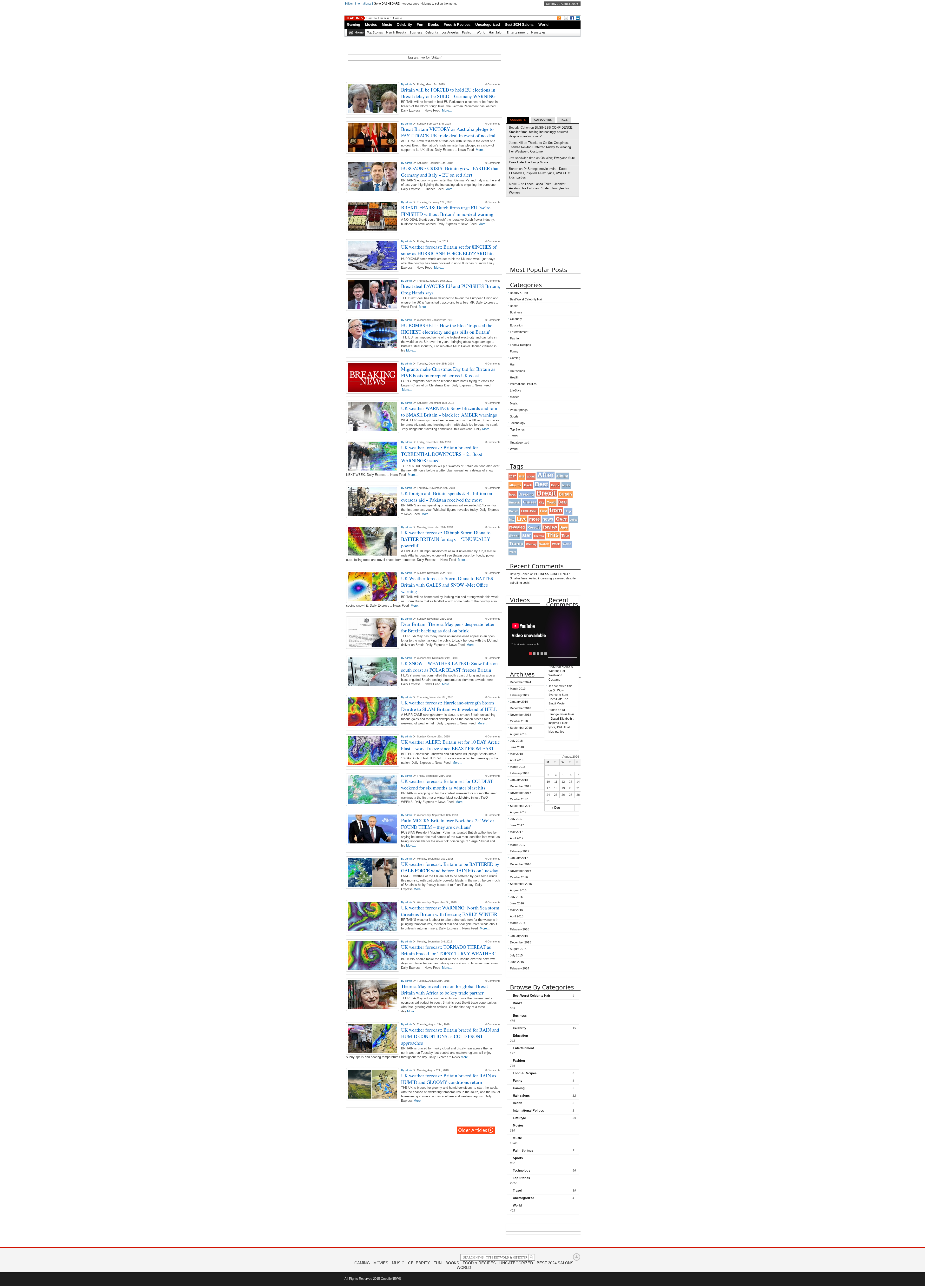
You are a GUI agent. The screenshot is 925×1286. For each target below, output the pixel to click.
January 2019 (519, 701)
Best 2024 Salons (519, 24)
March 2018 (518, 767)
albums (515, 485)
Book (555, 485)
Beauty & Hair (519, 293)
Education (516, 325)
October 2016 (519, 877)
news (547, 519)
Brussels (514, 502)
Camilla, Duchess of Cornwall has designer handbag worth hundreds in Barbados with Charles (427, 18)
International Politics (523, 384)
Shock (514, 536)
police (573, 519)
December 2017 (520, 786)
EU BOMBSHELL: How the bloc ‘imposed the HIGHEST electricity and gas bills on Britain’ (446, 328)
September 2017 (521, 806)
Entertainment (517, 32)
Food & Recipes (457, 24)
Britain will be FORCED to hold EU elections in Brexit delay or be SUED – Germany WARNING (448, 92)
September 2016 (521, 884)
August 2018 (518, 734)
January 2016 (519, 936)
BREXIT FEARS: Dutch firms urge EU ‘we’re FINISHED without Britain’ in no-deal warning (447, 210)
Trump (516, 543)
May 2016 (516, 910)
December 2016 (520, 864)
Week (556, 544)
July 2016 (516, 897)
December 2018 (520, 708)
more (534, 519)
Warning (531, 544)
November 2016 (520, 871)
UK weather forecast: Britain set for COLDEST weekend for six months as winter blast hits (447, 784)
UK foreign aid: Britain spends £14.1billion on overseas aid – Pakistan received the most (446, 496)
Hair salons (517, 371)
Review (550, 527)
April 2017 (516, 838)
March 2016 (518, 923)
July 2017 (516, 819)
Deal (562, 502)
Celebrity (404, 24)
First (543, 511)
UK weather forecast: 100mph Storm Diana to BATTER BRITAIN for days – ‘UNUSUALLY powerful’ (445, 539)
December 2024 (520, 682)
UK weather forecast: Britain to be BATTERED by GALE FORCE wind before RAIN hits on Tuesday (450, 867)
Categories (543, 119)
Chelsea (529, 502)
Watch (544, 544)
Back (528, 485)
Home (359, 32)
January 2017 (519, 858)
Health (514, 377)
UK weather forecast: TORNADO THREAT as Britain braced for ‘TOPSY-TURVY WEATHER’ (448, 950)
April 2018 (516, 760)
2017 (512, 476)
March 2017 (518, 845)
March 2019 (518, 688)
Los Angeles (450, 32)
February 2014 (519, 968)
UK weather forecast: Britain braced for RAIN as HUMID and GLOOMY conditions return (448, 1078)
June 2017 (517, 825)
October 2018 (519, 721)
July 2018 (516, 740)
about (531, 476)
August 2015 (518, 949)
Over (561, 519)
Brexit (546, 493)
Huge (568, 511)
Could (551, 502)
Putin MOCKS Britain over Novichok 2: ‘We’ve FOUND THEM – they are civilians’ (447, 823)
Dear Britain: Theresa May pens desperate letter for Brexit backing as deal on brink (448, 627)
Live (522, 519)
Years (512, 551)
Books (433, 24)
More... (447, 110)
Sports (514, 416)
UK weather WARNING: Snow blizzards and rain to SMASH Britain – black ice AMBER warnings (449, 411)
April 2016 (516, 916)
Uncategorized (487, 24)
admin (409, 84)
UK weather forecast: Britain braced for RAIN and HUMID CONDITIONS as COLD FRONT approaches (450, 1036)
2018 (521, 476)
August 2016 (518, 890)
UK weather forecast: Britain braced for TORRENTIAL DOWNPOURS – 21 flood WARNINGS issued (441, 454)
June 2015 (517, 962)
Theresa (539, 536)
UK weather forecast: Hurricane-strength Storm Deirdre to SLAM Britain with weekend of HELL (449, 705)
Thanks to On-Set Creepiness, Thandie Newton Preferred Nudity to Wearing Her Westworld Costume (540, 147)
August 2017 (518, 812)
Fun (420, 24)
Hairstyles (538, 32)
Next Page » (476, 1130)
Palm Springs (519, 410)
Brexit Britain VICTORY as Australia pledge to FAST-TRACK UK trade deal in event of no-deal (448, 132)
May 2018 (516, 754)
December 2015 (520, 942)
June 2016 (517, 903)
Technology (517, 423)
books (566, 485)
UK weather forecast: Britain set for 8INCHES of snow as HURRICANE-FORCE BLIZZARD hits (449, 250)
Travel (514, 436)
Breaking (526, 494)
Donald (513, 511)
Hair (512, 364)
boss (512, 494)
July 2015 (516, 955)
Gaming (353, 24)
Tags (564, 119)
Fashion (467, 32)
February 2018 (519, 773)
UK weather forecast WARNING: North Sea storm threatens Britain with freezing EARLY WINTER (450, 910)
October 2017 (519, 799)
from (555, 510)
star (526, 535)
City (541, 502)
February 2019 (519, 695)
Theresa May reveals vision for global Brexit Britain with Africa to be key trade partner (444, 989)
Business (416, 32)
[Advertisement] (424, 70)
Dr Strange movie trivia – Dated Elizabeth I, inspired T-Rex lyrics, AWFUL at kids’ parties (539, 173)
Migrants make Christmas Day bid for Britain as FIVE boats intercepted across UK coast (448, 372)
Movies (371, 24)
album (562, 476)
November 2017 (520, 793)
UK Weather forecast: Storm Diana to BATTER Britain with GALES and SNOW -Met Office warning (447, 585)
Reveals (534, 527)
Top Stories (375, 32)
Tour (565, 536)
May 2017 (516, 832)
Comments (518, 119)
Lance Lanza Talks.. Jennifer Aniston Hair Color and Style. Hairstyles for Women (539, 188)
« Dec (556, 807)
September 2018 (521, 727)
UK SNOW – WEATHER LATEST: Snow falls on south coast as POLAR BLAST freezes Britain (449, 666)
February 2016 (519, 929)
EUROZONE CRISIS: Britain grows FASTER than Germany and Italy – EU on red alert (450, 171)
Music (387, 24)
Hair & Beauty (396, 32)
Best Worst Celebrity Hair (526, 299)
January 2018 (519, 780)
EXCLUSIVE (529, 511)
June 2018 (517, 747)
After (545, 475)
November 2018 (520, 714)
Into (511, 519)
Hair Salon (496, 32)
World (543, 24)
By (403, 84)
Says (564, 527)
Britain (565, 494)
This (553, 535)
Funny (514, 351)
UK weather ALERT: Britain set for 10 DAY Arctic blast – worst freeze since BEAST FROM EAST (450, 745)
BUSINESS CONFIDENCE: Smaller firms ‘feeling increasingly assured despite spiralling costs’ (541, 132)
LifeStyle (515, 390)
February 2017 (519, 851)
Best (541, 484)
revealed (517, 527)
